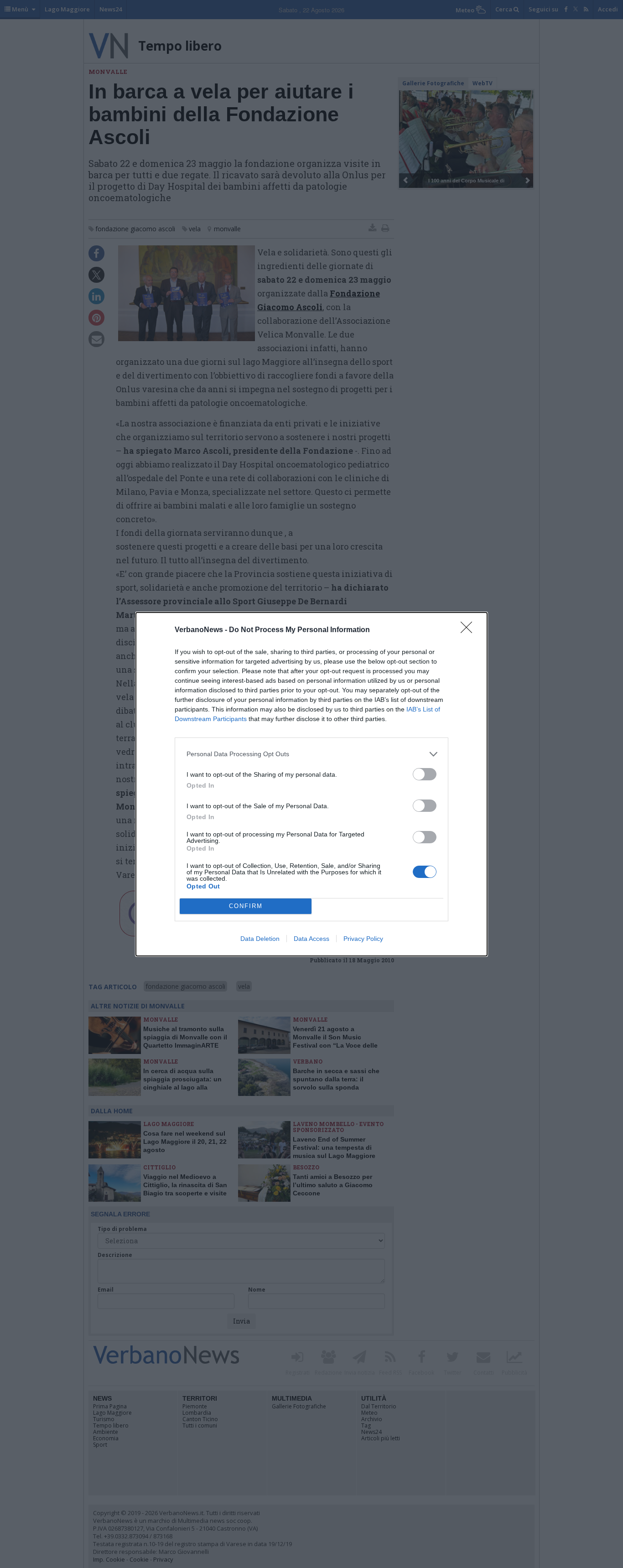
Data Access (311, 938)
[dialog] (311, 784)
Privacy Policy (363, 938)
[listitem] (311, 754)
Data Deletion (260, 938)
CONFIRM (246, 906)
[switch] (424, 774)
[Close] (469, 630)
